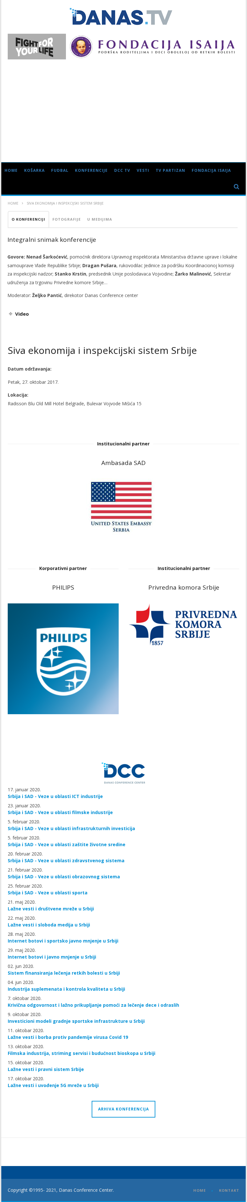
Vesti (143, 170)
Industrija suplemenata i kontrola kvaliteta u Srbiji (66, 989)
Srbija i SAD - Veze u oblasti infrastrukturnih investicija (71, 828)
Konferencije (91, 170)
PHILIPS (63, 587)
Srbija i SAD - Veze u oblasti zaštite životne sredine (66, 844)
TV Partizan (170, 170)
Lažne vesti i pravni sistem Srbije (46, 1069)
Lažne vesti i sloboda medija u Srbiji (49, 925)
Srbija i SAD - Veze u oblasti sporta (47, 893)
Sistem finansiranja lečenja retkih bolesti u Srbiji (64, 973)
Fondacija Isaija (211, 170)
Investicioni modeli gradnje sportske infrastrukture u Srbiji (76, 1021)
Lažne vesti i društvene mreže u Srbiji (51, 909)
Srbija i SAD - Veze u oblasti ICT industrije (55, 796)
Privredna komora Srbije (183, 587)
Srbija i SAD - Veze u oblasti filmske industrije (60, 812)
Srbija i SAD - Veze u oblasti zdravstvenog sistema (66, 860)
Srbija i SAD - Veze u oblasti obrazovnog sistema (64, 876)
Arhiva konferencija (123, 1109)
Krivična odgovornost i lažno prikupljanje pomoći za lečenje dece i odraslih (93, 1005)
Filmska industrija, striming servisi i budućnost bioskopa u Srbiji (81, 1053)
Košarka (34, 170)
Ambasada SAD (123, 463)
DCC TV (122, 170)
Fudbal (60, 170)
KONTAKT (229, 1190)
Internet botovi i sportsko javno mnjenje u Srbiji (63, 941)
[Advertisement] (123, 108)
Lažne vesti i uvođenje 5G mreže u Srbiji (53, 1085)
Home (11, 170)
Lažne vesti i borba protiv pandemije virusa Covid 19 (68, 1037)
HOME (199, 1190)
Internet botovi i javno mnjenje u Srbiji (52, 957)
